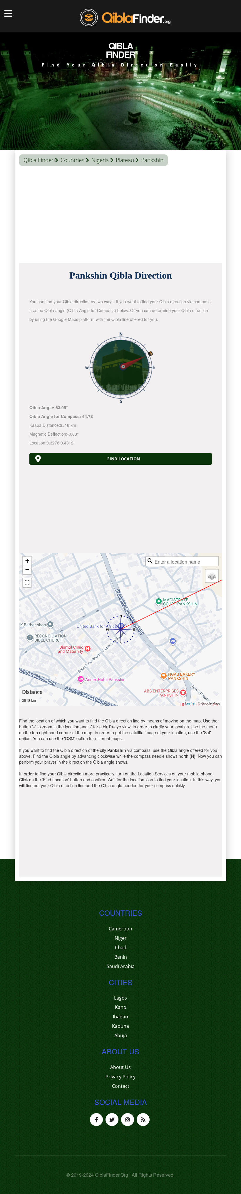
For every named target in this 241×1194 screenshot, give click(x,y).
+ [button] (27, 560)
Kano (120, 1007)
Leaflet (190, 703)
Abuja (120, 1035)
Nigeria (100, 160)
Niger (121, 938)
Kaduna (120, 1026)
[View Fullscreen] (27, 582)
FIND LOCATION (123, 459)
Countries (72, 160)
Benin (120, 957)
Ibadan (120, 1016)
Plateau (125, 160)
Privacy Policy (120, 1076)
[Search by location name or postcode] (150, 561)
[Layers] (211, 575)
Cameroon (120, 928)
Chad (120, 947)
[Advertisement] (120, 216)
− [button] (27, 569)
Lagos (120, 998)
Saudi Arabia (121, 966)
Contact (120, 1086)
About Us (120, 1067)
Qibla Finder (38, 160)
